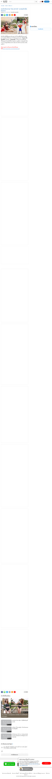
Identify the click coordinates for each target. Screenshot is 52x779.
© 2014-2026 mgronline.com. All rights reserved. (26, 776)
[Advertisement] (14, 255)
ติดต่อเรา (26, 774)
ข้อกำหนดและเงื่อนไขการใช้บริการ (26, 773)
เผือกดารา (10, 5)
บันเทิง (6, 5)
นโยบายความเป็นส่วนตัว (6, 773)
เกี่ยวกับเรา (48, 773)
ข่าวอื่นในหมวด (14, 755)
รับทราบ (46, 763)
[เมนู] (1, 1)
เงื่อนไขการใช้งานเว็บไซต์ (33, 764)
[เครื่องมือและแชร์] (51, 1)
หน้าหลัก (2, 5)
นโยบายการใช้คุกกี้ (15, 773)
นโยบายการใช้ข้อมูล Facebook (39, 773)
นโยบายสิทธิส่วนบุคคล (23, 765)
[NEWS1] (42, 1)
